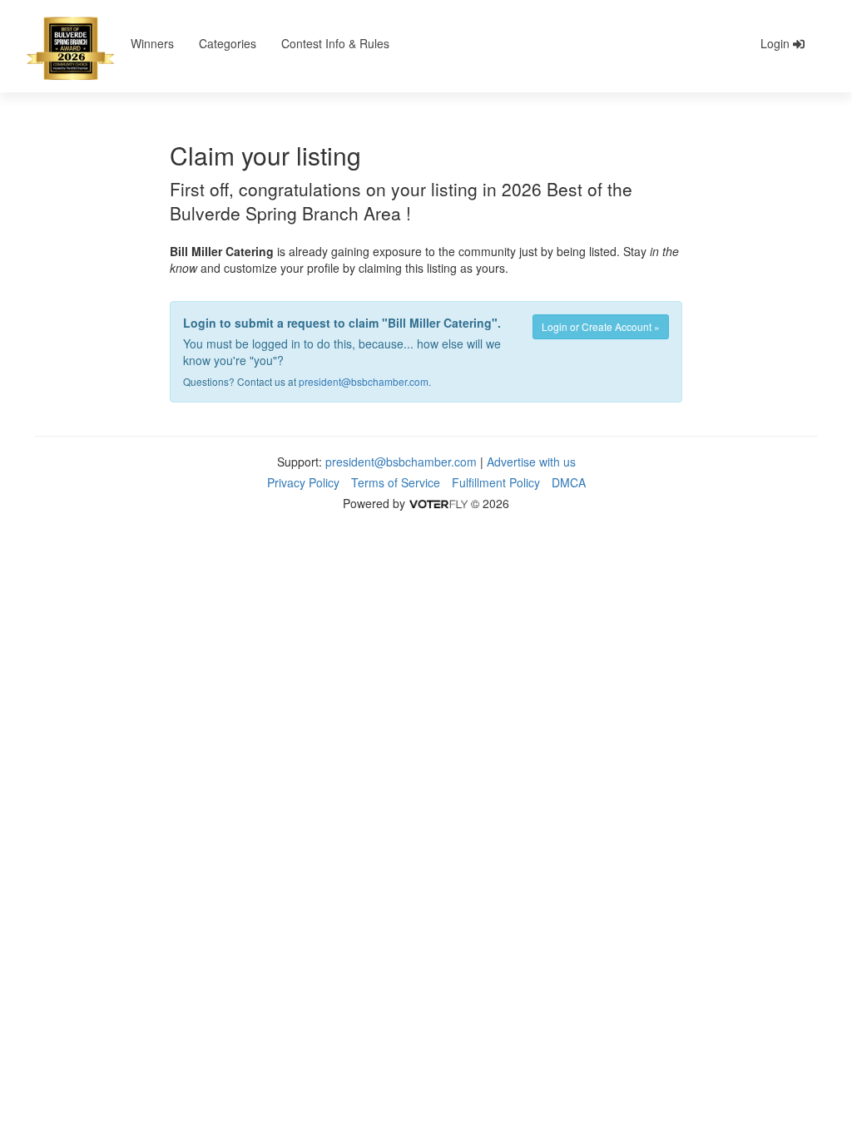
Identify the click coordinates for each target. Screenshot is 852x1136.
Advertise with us (531, 461)
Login (776, 43)
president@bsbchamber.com (363, 381)
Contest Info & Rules (335, 43)
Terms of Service (395, 482)
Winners (152, 43)
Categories (227, 43)
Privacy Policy (303, 482)
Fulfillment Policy (496, 482)
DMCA (569, 482)
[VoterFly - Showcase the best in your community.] (438, 503)
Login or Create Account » (601, 326)
